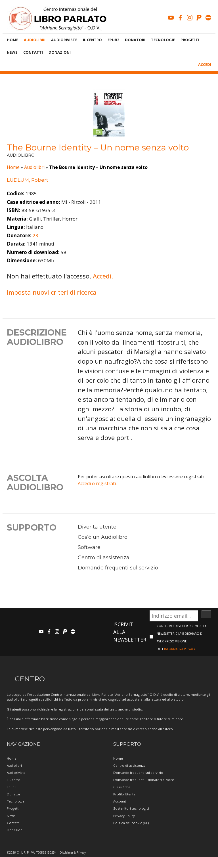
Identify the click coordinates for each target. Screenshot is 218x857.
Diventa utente (97, 527)
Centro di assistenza (103, 557)
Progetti (190, 39)
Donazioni (60, 52)
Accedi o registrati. (97, 483)
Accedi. (103, 276)
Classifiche (121, 787)
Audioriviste (64, 39)
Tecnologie (163, 39)
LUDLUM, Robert (27, 180)
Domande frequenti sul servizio (118, 568)
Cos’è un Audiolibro (102, 537)
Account (119, 801)
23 (35, 235)
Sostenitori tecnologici (131, 808)
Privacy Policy (124, 816)
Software (89, 547)
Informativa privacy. (180, 649)
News (12, 52)
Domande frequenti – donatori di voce (143, 780)
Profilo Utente (124, 794)
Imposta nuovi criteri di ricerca (52, 292)
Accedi (204, 64)
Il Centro (92, 39)
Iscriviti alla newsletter (129, 632)
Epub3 (113, 39)
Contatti (33, 52)
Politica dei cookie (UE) (131, 823)
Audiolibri (34, 39)
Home (12, 39)
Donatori (135, 39)
